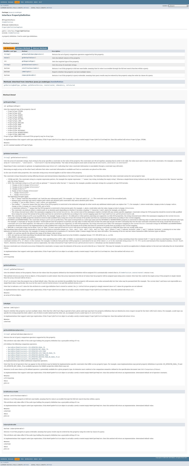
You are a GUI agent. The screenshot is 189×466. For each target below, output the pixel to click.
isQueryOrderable (28, 75)
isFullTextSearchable (30, 68)
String (6, 54)
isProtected (70, 85)
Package (10, 2)
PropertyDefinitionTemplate (12, 27)
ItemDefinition (7, 22)
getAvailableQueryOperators (32, 54)
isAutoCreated (49, 85)
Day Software (170, 457)
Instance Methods (23, 48)
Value (6, 57)
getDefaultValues (28, 57)
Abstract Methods (40, 48)
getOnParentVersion (35, 85)
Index (36, 2)
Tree (22, 2)
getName (24, 85)
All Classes (5, 5)
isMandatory (60, 85)
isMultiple (26, 71)
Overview (4, 2)
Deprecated (29, 2)
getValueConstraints (29, 64)
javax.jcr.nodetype (15, 12)
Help (40, 2)
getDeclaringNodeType (12, 85)
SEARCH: (165, 6)
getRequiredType (28, 61)
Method (26, 8)
